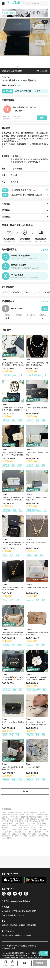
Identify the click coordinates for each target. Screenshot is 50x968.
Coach (4, 915)
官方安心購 (16, 911)
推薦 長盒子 (6, 836)
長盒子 (21, 819)
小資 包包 (31, 836)
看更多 (25, 791)
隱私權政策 (31, 925)
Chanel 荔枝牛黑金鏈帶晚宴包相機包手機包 (25, 817)
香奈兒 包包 (17, 825)
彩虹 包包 (28, 821)
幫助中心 (5, 925)
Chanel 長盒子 (19, 823)
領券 (42, 118)
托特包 (37, 292)
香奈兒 (4, 819)
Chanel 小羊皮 (7, 823)
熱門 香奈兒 (19, 832)
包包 (27, 819)
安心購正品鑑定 (8, 935)
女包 (12, 168)
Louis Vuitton (19, 915)
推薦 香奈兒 (39, 832)
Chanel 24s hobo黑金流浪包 (12, 813)
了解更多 (44, 250)
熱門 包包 (40, 836)
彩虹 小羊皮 (9, 821)
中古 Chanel (13, 830)
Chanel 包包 (30, 823)
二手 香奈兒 (34, 830)
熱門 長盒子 (32, 834)
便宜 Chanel (23, 828)
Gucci (10, 915)
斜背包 (19, 168)
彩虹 (9, 819)
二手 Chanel (12, 828)
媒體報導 (27, 935)
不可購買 (39, 963)
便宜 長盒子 (12, 834)
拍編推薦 (18, 935)
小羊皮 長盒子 (28, 825)
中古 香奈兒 (29, 832)
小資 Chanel (33, 828)
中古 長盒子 (42, 834)
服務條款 (22, 925)
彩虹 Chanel (34, 819)
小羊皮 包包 (39, 825)
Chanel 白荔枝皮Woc (26, 815)
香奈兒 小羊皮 (41, 823)
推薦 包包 (9, 838)
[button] (7, 317)
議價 (24, 963)
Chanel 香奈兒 (38, 821)
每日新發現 (6, 911)
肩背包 (16, 292)
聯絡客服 (13, 925)
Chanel (14, 175)
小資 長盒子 (22, 834)
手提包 (26, 292)
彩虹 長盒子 (19, 821)
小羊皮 (15, 819)
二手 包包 (15, 836)
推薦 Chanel (23, 830)
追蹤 (45, 309)
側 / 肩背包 (26, 911)
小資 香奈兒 (9, 832)
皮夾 (34, 911)
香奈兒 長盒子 (7, 825)
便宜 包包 (23, 836)
